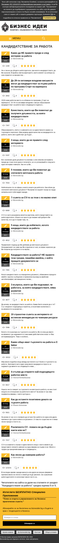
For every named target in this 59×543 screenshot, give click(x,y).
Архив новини (7, 532)
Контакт (38, 532)
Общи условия (51, 532)
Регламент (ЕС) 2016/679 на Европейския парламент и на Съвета (26, 4)
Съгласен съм (49, 18)
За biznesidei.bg (24, 532)
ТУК (51, 14)
